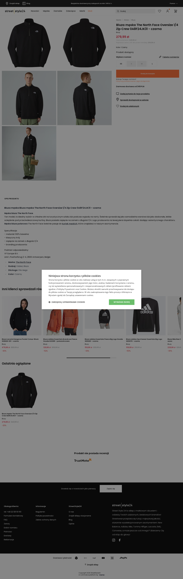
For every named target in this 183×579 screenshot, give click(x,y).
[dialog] (91, 289)
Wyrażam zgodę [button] (122, 302)
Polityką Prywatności (66, 289)
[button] (67, 302)
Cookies (83, 289)
